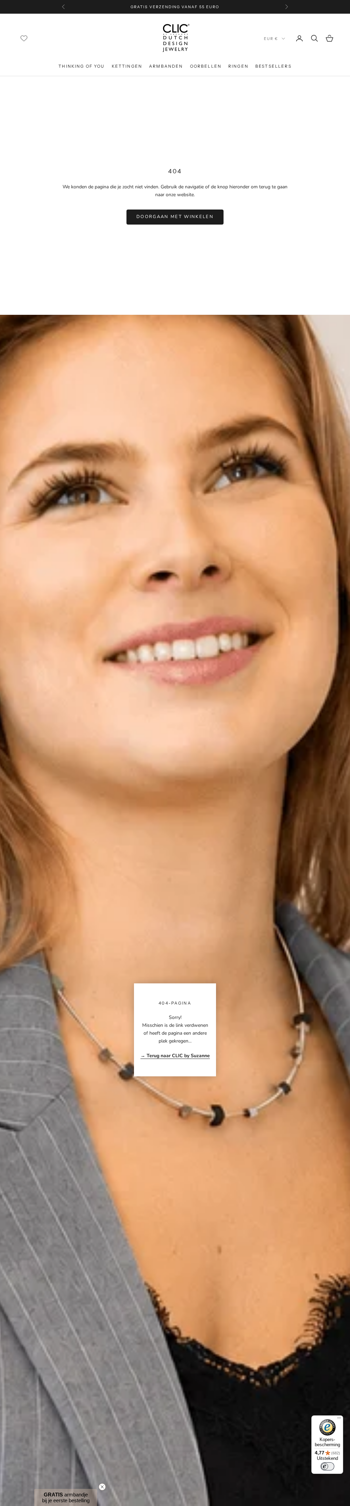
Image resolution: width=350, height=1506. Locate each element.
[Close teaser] (102, 1486)
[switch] (327, 1466)
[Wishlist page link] (24, 38)
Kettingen (127, 66)
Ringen (238, 66)
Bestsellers (273, 66)
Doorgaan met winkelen (175, 217)
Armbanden (166, 66)
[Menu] (339, 1419)
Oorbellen (205, 66)
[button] (65, 1497)
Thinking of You (81, 66)
